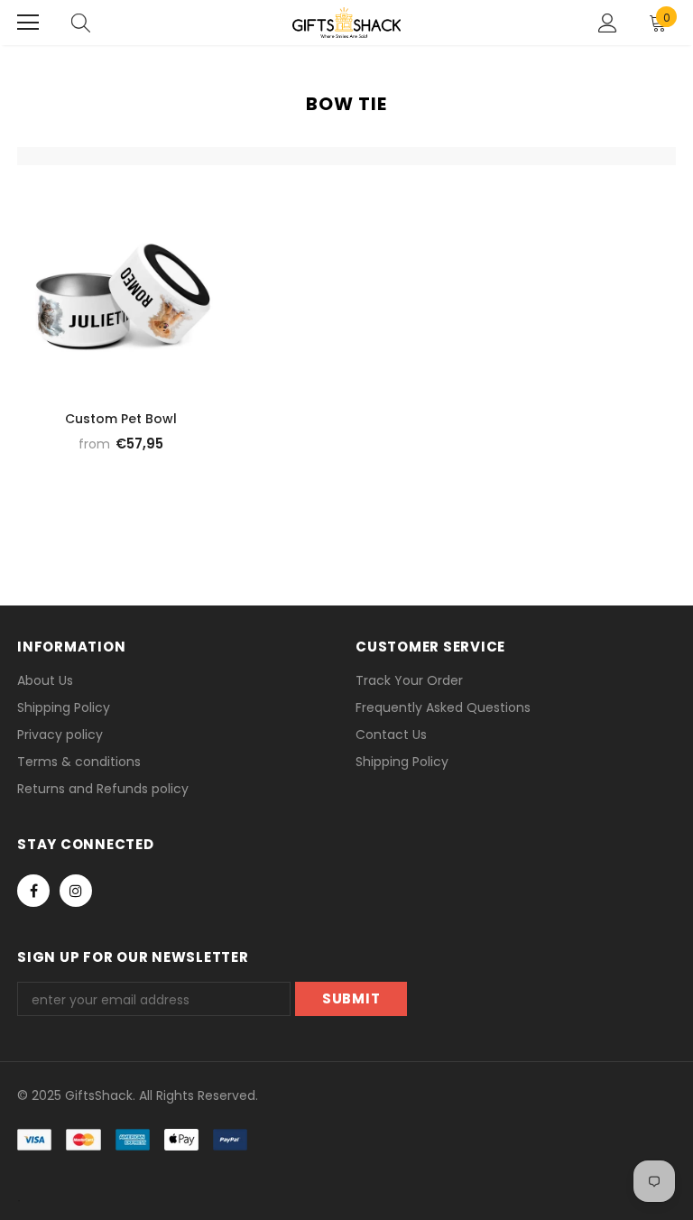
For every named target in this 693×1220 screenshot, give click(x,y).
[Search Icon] (80, 22)
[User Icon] (607, 23)
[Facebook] (33, 890)
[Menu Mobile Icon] (28, 22)
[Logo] (346, 22)
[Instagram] (76, 890)
